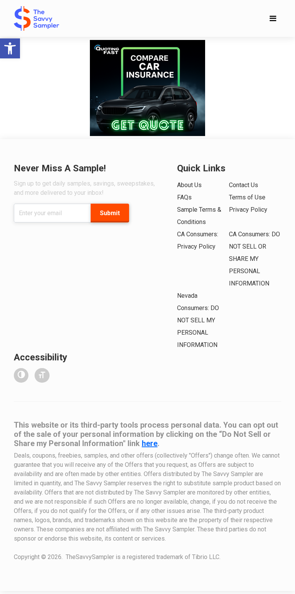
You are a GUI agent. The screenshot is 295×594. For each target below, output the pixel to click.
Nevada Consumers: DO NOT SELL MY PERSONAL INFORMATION (198, 320)
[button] (10, 48)
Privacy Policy (248, 209)
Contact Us (243, 185)
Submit (110, 213)
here (149, 443)
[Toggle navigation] (273, 18)
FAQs (184, 197)
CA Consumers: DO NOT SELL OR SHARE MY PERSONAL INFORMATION (254, 259)
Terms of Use (247, 197)
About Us (189, 185)
